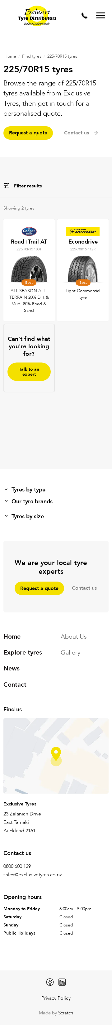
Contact (14, 684)
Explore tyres (22, 652)
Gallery (70, 652)
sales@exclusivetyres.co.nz (32, 874)
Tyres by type (28, 490)
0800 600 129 (17, 866)
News (11, 668)
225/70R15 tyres (62, 56)
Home (10, 56)
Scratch (65, 1013)
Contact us (84, 588)
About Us (74, 636)
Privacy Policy (56, 998)
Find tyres (31, 56)
